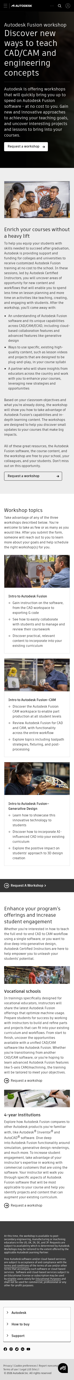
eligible (11, 1279)
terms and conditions (16, 1265)
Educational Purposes (48, 1279)
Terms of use (10, 1369)
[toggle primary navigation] (8, 5)
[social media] (16, 1349)
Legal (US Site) (29, 1369)
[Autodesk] (22, 5)
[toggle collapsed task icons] (52, 5)
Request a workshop (27, 885)
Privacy (7, 1365)
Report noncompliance (52, 1365)
